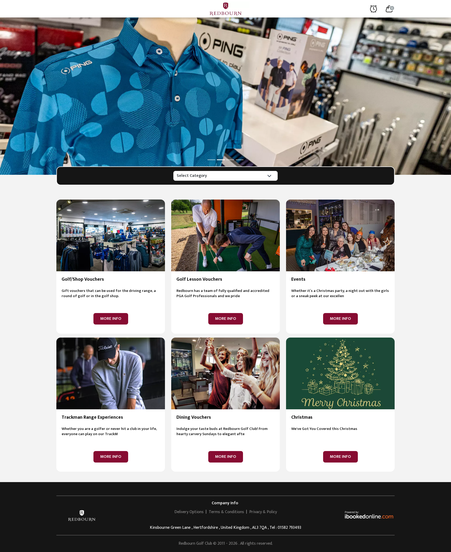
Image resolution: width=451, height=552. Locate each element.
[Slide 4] (240, 160)
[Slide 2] (221, 160)
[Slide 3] (230, 160)
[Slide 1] (211, 160)
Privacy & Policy (263, 511)
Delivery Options (189, 511)
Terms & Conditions (226, 511)
